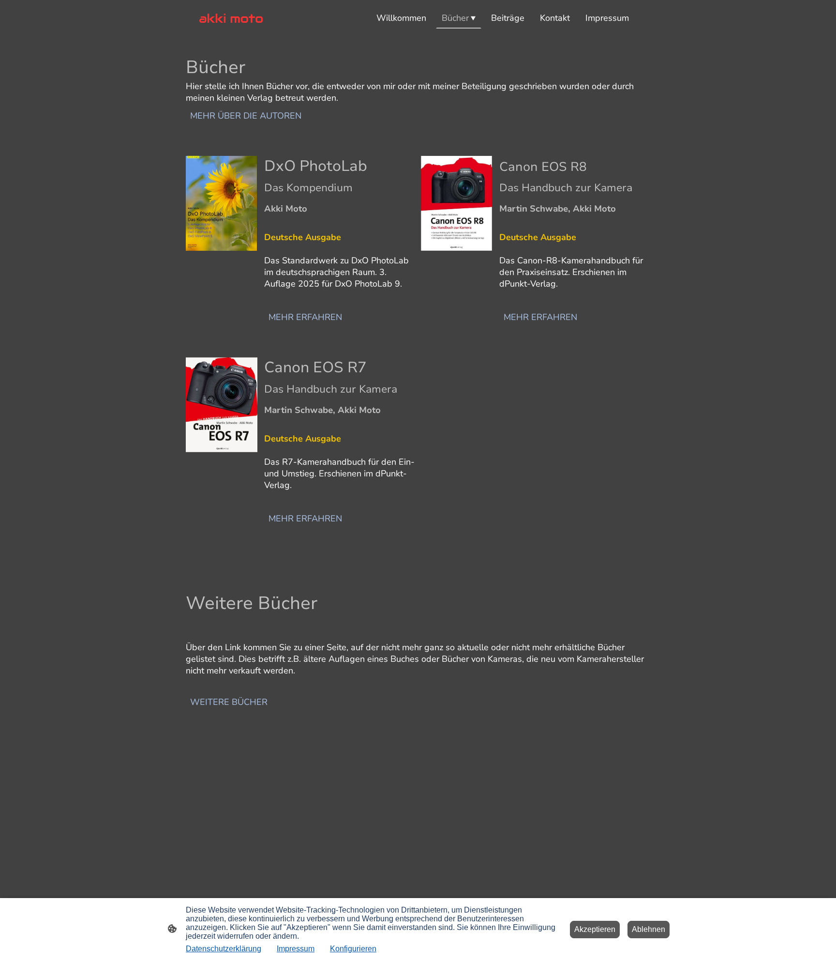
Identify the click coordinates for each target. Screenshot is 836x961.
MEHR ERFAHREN (305, 317)
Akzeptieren (594, 929)
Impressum (295, 949)
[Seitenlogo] (231, 18)
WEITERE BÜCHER (229, 702)
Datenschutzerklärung (223, 949)
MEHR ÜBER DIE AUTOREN (245, 116)
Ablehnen (648, 929)
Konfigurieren (353, 949)
